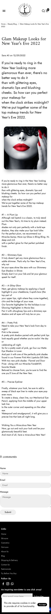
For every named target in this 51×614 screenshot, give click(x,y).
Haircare (4, 547)
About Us (4, 551)
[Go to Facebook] (3, 584)
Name (3, 468)
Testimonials (6, 569)
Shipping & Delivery (9, 560)
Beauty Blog (12, 24)
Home (3, 24)
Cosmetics (5, 542)
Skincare (4, 538)
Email (2, 480)
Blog (3, 556)
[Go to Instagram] (7, 584)
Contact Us (5, 564)
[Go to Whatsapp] (12, 584)
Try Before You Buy (8, 573)
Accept (42, 604)
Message (4, 491)
